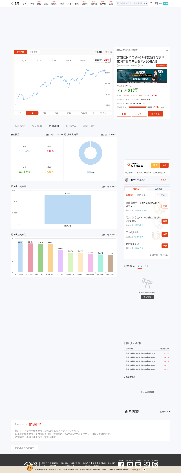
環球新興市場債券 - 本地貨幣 (127, 65)
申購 (165, 221)
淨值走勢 (33, 52)
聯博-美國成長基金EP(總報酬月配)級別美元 (143, 204)
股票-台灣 (139, 225)
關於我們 (45, 463)
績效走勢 (20, 52)
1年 (32, 113)
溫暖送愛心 (155, 465)
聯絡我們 (86, 463)
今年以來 (84, 113)
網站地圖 (102, 463)
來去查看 (147, 297)
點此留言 (164, 411)
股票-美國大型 (141, 210)
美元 (140, 65)
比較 (124, 114)
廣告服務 (64, 463)
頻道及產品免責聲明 (24, 448)
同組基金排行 (160, 65)
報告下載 (88, 126)
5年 (56, 113)
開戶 (155, 165)
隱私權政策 (123, 469)
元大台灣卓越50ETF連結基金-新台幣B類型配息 (143, 219)
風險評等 (71, 126)
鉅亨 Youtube (130, 465)
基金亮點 (135, 189)
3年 (44, 113)
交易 (164, 165)
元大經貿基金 (132, 232)
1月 (20, 113)
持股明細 (54, 126)
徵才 (94, 463)
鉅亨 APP (147, 465)
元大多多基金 (132, 243)
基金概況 (19, 126)
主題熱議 (158, 189)
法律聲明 (111, 463)
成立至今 (102, 113)
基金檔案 (37, 126)
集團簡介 (55, 463)
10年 (69, 113)
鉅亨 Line (138, 465)
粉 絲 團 (121, 465)
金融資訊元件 (75, 463)
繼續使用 (136, 469)
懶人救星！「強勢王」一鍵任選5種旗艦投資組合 (145, 172)
